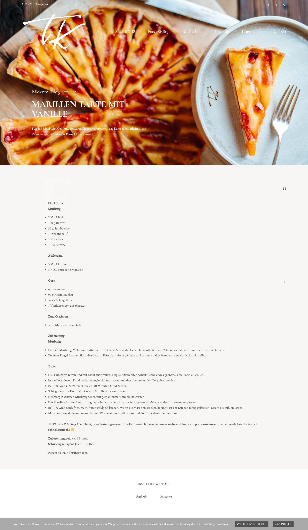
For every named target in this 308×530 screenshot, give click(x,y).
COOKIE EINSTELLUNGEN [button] (251, 524)
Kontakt (279, 32)
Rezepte (222, 32)
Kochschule (192, 32)
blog (55, 92)
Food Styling (159, 32)
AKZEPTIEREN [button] (283, 524)
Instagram (166, 496)
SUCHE (26, 4)
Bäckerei (41, 92)
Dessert (68, 92)
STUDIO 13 (125, 32)
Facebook (141, 496)
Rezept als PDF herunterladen (68, 452)
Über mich (251, 32)
